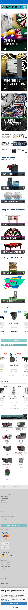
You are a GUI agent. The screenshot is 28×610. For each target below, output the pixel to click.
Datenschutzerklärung (5, 600)
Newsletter (3, 568)
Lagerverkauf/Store (5, 496)
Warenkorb (3, 570)
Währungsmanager (5, 564)
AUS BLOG (3, 578)
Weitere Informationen (14, 607)
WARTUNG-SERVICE (6, 586)
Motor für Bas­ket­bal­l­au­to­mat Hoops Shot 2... (14, 397)
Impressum (3, 500)
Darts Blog (3, 581)
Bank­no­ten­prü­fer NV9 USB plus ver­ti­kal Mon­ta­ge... (14, 324)
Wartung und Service (5, 514)
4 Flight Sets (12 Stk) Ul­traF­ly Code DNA (14, 365)
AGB (2, 511)
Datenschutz (3, 504)
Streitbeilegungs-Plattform (6, 519)
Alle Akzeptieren (14, 603)
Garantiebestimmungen (6, 494)
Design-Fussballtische (5, 566)
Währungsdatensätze (5, 562)
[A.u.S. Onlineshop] (3, 2)
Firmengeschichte (4, 498)
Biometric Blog (4, 583)
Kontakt (2, 509)
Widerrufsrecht (4, 507)
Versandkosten (4, 502)
